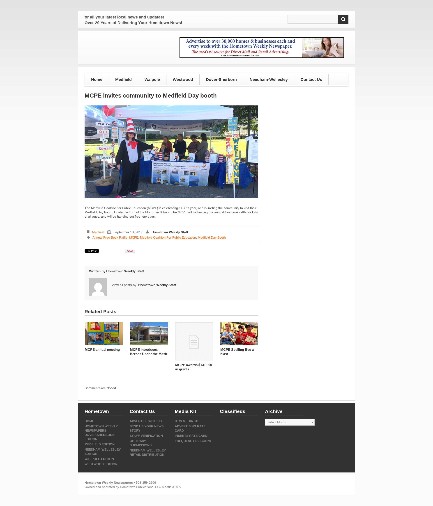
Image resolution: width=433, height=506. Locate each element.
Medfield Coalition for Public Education (168, 237)
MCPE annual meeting (102, 349)
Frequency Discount (193, 441)
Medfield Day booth (212, 237)
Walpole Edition (99, 459)
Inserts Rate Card (191, 436)
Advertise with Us (146, 421)
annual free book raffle (109, 237)
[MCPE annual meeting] (104, 333)
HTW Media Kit (187, 421)
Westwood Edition (101, 464)
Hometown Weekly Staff (170, 232)
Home (96, 79)
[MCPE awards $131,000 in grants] (194, 341)
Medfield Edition (100, 444)
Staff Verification (146, 436)
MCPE (133, 237)
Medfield (98, 232)
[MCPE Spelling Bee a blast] (239, 333)
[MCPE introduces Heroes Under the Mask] (149, 333)
